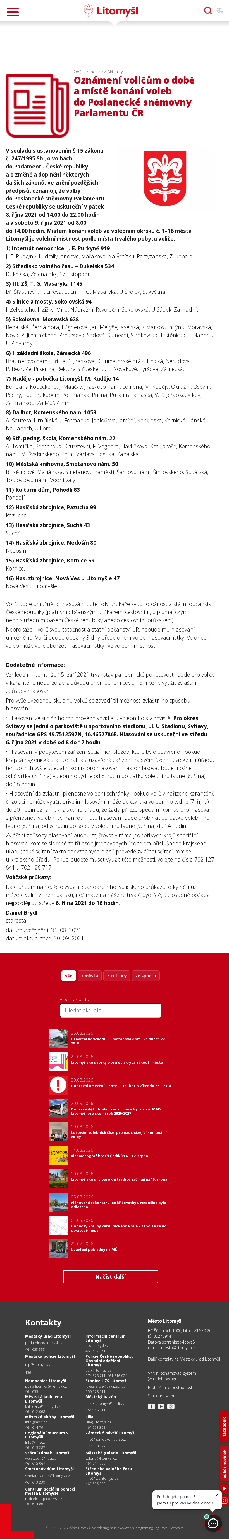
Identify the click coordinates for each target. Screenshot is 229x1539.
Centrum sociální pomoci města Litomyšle (50, 1491)
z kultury (117, 975)
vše (68, 975)
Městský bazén (100, 1396)
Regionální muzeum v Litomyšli (46, 1435)
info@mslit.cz (36, 1422)
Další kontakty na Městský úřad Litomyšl (184, 1359)
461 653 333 (35, 1349)
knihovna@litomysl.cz (43, 1407)
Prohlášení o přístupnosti (170, 1387)
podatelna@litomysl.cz (44, 1343)
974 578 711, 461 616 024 (106, 1375)
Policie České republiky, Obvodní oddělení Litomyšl (109, 1360)
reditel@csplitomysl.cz (43, 1499)
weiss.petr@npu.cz (41, 1458)
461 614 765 (95, 1463)
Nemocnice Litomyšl (45, 1380)
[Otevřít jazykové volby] (220, 11)
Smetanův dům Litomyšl (49, 1468)
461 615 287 (35, 1447)
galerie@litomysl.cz (101, 1458)
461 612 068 (35, 1411)
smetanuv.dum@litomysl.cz (47, 1476)
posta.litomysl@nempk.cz (46, 1386)
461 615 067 (35, 1463)
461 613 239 (35, 1482)
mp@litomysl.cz (38, 1364)
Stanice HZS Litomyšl (106, 1380)
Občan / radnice (88, 71)
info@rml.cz (35, 1442)
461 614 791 (35, 1427)
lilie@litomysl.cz (98, 1422)
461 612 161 (95, 1350)
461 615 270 (95, 1483)
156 (28, 1372)
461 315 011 (95, 1410)
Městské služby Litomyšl (49, 1417)
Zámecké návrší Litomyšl (110, 1432)
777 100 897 (95, 1446)
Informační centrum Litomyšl (105, 1338)
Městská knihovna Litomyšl (43, 1399)
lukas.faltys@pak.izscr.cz (105, 1386)
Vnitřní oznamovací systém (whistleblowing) (172, 1376)
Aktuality (115, 71)
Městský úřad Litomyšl (48, 1336)
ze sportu (145, 975)
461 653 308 (95, 1427)
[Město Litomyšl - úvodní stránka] (111, 10)
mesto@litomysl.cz (178, 1347)
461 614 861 (35, 1503)
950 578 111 (95, 1391)
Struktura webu (161, 1395)
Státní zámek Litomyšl (47, 1452)
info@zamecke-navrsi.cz (105, 1439)
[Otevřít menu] (13, 12)
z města (89, 975)
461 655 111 (35, 1391)
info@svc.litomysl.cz (101, 1478)
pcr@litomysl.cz (98, 1370)
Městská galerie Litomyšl (110, 1452)
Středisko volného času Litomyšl (108, 1471)
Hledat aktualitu (74, 999)
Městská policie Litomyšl (50, 1356)
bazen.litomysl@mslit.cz (105, 1403)
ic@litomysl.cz (97, 1346)
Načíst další (110, 1276)
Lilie (89, 1417)
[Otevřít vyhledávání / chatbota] (208, 11)
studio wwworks (122, 1528)
